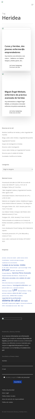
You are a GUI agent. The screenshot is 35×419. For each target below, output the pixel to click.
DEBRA (22, 265)
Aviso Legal (5, 393)
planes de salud (17, 293)
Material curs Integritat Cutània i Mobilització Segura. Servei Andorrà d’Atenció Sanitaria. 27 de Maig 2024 (17, 202)
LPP (15, 290)
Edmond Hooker (14, 267)
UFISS (3, 305)
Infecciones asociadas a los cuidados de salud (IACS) (16, 279)
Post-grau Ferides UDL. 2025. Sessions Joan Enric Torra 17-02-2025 (16, 208)
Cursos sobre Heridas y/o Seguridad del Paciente (16, 150)
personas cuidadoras (7, 293)
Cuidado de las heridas (10, 265)
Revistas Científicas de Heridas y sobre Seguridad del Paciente (17, 134)
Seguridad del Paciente (8, 141)
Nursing (29, 290)
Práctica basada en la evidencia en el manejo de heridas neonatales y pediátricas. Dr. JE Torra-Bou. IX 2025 (17, 223)
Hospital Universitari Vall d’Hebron (10, 275)
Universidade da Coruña (11, 305)
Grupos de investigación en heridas (12, 144)
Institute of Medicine (7, 285)
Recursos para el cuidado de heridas (12, 153)
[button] (32, 5)
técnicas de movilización (26, 303)
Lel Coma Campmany (15, 65)
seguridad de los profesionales (11, 298)
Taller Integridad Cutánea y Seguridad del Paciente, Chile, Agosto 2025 (17, 191)
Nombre (4, 361)
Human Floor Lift (23, 275)
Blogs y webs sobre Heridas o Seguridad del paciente (17, 138)
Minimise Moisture (22, 290)
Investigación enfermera (20, 285)
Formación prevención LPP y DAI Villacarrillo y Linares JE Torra (15, 235)
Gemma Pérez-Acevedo (21, 273)
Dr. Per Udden (5, 267)
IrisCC (30, 285)
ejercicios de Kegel (22, 267)
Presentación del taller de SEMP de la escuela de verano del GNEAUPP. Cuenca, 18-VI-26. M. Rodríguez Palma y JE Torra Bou (16, 185)
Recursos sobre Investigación (10, 147)
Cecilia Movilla (5, 260)
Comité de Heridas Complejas (17, 260)
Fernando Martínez (6, 273)
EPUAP (6, 270)
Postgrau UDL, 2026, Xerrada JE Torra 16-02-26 (16, 217)
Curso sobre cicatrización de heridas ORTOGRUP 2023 (16, 240)
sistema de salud (11, 300)
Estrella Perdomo (20, 270)
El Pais (29, 267)
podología (24, 293)
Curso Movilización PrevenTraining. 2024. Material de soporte (17, 229)
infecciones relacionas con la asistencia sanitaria (13, 282)
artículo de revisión (11, 257)
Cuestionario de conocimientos (9, 262)
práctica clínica (5, 295)
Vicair (22, 305)
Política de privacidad (23, 377)
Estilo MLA (12, 270)
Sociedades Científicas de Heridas (12, 156)
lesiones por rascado (7, 290)
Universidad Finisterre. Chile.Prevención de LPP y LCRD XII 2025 (16, 197)
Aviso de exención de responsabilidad (13, 399)
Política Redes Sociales (8, 396)
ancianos (4, 257)
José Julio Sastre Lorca (7, 287)
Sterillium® (4, 303)
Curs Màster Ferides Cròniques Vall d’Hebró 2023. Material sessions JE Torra (16, 213)
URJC (19, 305)
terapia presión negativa (14, 303)
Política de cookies (7, 402)
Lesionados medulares (18, 287)
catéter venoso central (22, 257)
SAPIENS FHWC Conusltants (16, 295)
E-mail (4, 369)
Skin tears (24, 301)
